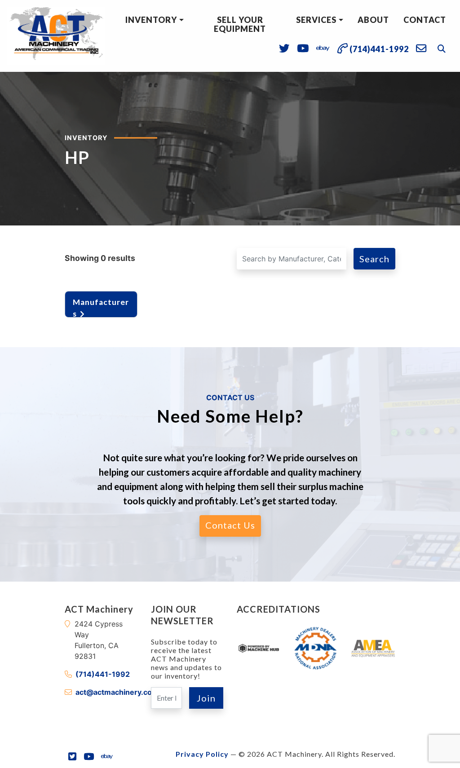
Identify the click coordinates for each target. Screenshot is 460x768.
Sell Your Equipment (240, 24)
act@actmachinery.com (117, 692)
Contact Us (230, 525)
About (373, 20)
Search (374, 258)
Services (316, 20)
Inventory (151, 20)
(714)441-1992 (102, 674)
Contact (424, 20)
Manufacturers (101, 306)
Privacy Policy (202, 754)
